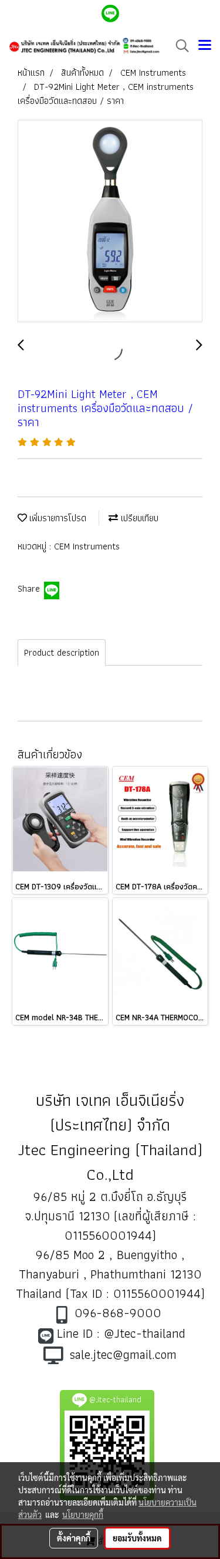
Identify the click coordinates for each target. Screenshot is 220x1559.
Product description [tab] (61, 652)
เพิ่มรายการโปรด (56, 518)
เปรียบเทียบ (138, 518)
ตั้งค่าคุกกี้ (73, 1538)
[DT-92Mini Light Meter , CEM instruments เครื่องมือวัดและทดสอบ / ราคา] (110, 221)
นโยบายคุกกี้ (82, 1514)
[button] (178, 45)
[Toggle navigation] (205, 46)
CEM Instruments (87, 546)
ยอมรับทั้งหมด (137, 1538)
